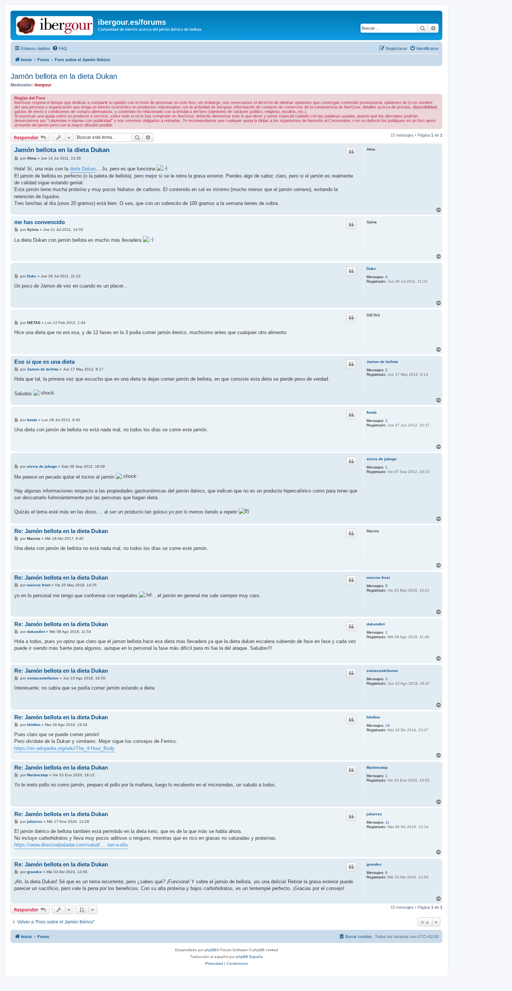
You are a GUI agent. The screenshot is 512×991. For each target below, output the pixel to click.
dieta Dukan (83, 169)
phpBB (211, 950)
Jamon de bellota (382, 362)
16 (387, 725)
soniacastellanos (382, 671)
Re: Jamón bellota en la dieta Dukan (61, 531)
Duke (371, 269)
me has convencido (39, 222)
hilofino (373, 717)
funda (372, 412)
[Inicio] (55, 24)
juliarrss (374, 814)
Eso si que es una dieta (44, 361)
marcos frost (378, 577)
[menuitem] (59, 48)
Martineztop (377, 767)
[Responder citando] (351, 151)
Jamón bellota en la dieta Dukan (63, 76)
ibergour (42, 85)
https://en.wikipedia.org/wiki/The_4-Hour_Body (64, 748)
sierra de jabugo (382, 459)
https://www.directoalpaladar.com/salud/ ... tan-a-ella (70, 845)
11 (387, 822)
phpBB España (249, 957)
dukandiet (376, 624)
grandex (374, 864)
